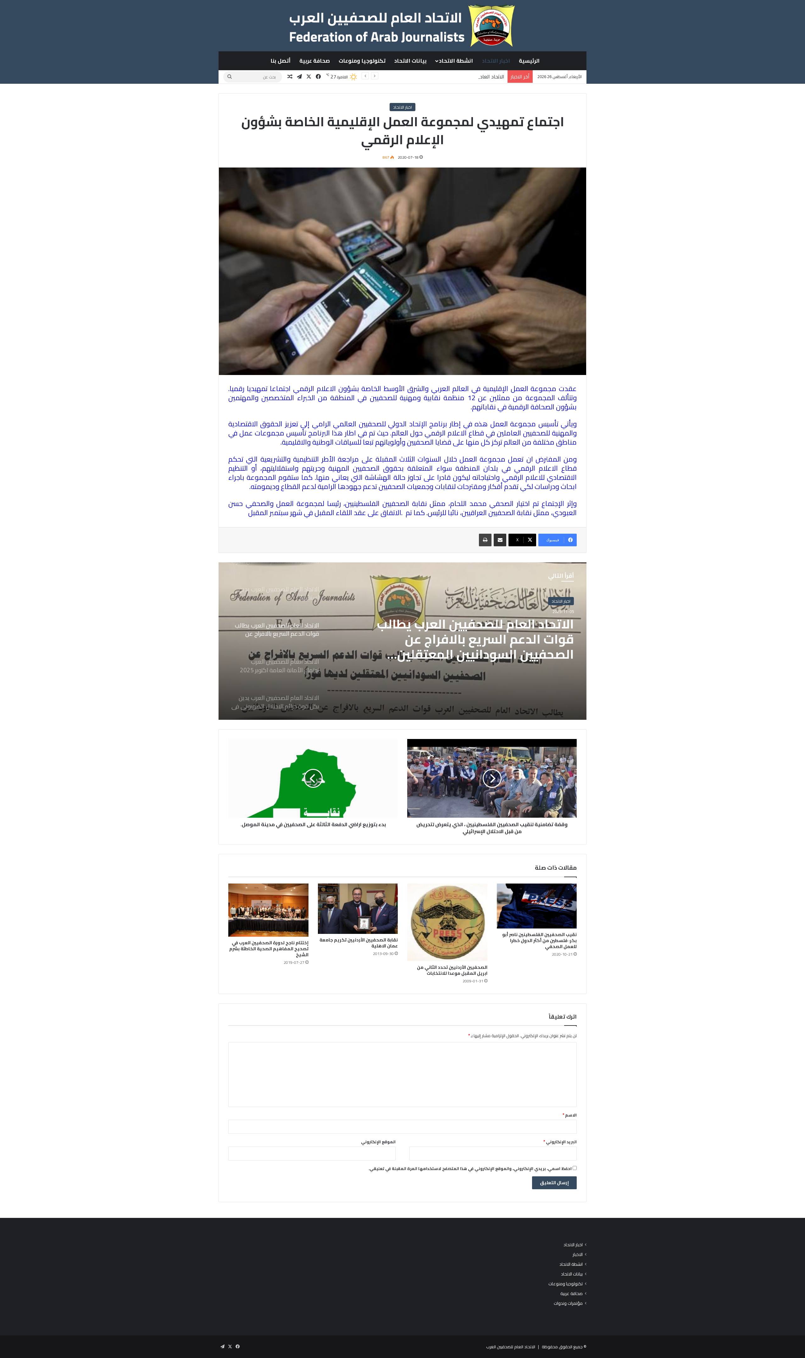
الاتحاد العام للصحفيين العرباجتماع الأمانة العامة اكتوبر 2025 (482, 631)
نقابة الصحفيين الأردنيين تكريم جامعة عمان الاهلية (358, 943)
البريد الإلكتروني (560, 1141)
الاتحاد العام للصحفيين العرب (510, 1346)
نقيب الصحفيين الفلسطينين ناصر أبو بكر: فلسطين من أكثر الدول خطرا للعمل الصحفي (539, 940)
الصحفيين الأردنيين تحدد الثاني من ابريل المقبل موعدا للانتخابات (452, 970)
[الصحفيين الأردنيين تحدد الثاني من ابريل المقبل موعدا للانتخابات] (447, 922)
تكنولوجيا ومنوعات (362, 61)
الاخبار (578, 1254)
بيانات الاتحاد (410, 61)
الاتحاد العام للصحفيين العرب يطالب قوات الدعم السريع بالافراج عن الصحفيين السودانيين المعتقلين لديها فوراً (393, 76)
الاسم (570, 1115)
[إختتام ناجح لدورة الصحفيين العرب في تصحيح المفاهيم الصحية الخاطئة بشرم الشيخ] (268, 910)
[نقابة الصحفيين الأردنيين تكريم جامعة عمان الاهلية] (358, 909)
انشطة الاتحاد (456, 61)
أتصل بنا (280, 61)
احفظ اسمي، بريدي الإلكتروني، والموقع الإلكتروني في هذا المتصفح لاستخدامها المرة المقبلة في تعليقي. (470, 1168)
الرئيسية (529, 61)
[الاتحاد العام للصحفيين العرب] (402, 25)
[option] (402, 641)
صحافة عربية (314, 61)
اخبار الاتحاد (496, 61)
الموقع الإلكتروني (378, 1141)
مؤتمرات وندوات (568, 1303)
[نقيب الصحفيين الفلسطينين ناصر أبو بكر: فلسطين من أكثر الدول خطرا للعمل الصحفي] (537, 906)
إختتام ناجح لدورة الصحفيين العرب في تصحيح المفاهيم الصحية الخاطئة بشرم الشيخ (268, 949)
